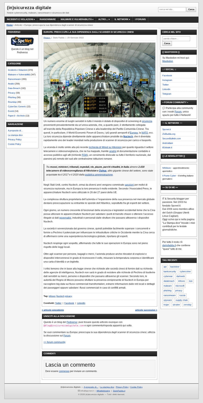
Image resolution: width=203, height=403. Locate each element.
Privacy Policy (15, 139)
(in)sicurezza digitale (29, 7)
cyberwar (168, 276)
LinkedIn (81, 303)
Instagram (167, 80)
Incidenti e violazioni (20, 19)
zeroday (188, 304)
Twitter (58, 303)
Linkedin (166, 89)
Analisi (11, 83)
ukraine (176, 304)
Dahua (102, 170)
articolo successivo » (146, 310)
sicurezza (147, 121)
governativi (65, 217)
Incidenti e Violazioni (17, 70)
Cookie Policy (14, 144)
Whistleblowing (103, 391)
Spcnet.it (166, 129)
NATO (145, 132)
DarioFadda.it (119, 391)
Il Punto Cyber (169, 175)
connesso (64, 371)
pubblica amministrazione (99, 174)
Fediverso (72, 322)
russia (182, 295)
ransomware (170, 295)
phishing (167, 290)
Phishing (12, 97)
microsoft (179, 286)
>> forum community (54, 342)
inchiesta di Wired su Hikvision (105, 147)
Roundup (12, 102)
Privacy (11, 93)
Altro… (103, 19)
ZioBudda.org (168, 134)
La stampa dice (15, 135)
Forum (66, 335)
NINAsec (166, 168)
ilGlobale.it (167, 147)
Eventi (11, 111)
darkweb (180, 276)
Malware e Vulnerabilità (76, 19)
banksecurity (170, 271)
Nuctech (128, 136)
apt (165, 266)
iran (190, 281)
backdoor (174, 266)
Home (10, 25)
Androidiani (167, 143)
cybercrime (185, 271)
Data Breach (14, 88)
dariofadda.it (169, 245)
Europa (134, 132)
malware (168, 286)
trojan (166, 304)
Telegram (166, 94)
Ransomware (48, 19)
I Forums (140, 19)
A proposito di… (15, 130)
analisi (112, 151)
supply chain (182, 300)
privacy (68, 296)
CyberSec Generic (17, 106)
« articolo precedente (53, 310)
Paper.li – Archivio (16, 115)
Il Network (121, 19)
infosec (52, 296)
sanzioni (129, 184)
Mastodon (167, 61)
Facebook (69, 303)
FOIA (84, 155)
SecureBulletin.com (171, 138)
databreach (169, 281)
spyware (168, 300)
